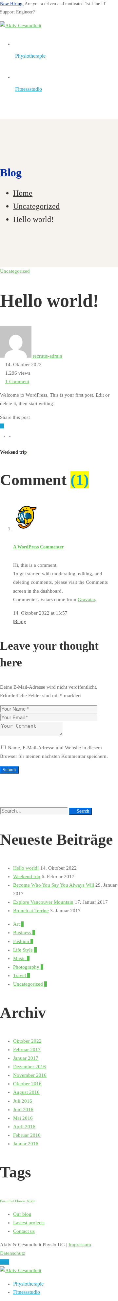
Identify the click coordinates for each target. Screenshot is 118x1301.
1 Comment (17, 381)
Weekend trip (26, 876)
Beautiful (7, 1201)
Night (31, 1201)
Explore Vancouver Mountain (43, 902)
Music (21, 958)
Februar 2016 (27, 1135)
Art (18, 924)
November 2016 (30, 1075)
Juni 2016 (23, 1109)
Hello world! (26, 868)
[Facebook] (7, 434)
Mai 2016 (23, 1118)
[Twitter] (2, 434)
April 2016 (24, 1126)
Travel (21, 975)
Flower (20, 1201)
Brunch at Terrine (31, 910)
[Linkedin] (12, 434)
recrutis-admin (46, 356)
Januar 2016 (25, 1143)
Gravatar (86, 599)
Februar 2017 (27, 1049)
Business (24, 932)
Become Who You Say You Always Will (53, 885)
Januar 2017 (25, 1058)
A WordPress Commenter (38, 546)
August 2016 (26, 1092)
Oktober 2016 (27, 1083)
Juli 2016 (22, 1101)
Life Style (25, 950)
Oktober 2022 (27, 1041)
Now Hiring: (12, 3)
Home (22, 193)
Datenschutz (12, 1253)
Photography (28, 967)
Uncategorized (36, 206)
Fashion (23, 941)
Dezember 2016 (29, 1066)
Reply (20, 621)
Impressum (80, 1244)
